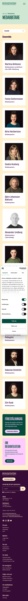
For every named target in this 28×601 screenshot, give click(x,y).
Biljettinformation (6, 576)
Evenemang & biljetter (12, 431)
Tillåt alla (14, 321)
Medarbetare (11, 13)
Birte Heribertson (13, 131)
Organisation (5, 547)
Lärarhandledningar (7, 559)
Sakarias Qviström (13, 369)
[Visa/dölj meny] (24, 3)
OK (23, 489)
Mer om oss (9, 461)
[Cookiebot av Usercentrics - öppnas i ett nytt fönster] (19, 268)
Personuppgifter (6, 591)
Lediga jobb (5, 538)
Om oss (4, 13)
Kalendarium (5, 527)
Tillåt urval (14, 326)
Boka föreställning (6, 568)
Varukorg (4, 597)
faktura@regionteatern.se (13, 515)
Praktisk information (7, 578)
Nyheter (4, 536)
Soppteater (5, 529)
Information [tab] (14, 272)
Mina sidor (5, 595)
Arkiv (3, 531)
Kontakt (4, 550)
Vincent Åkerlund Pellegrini (12, 336)
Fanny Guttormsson (14, 98)
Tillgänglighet (5, 587)
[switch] (24, 304)
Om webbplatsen (7, 585)
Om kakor (4, 589)
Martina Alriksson (13, 63)
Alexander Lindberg (13, 232)
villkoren (14, 492)
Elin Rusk (9, 402)
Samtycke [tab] (5, 272)
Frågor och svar (7, 574)
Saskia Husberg (12, 164)
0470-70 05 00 (11, 510)
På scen (4, 525)
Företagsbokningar (7, 580)
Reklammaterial (6, 569)
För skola (5, 555)
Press (3, 540)
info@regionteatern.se (10, 513)
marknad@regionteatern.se (15, 516)
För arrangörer (6, 565)
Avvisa (14, 331)
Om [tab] (23, 272)
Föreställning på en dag (8, 561)
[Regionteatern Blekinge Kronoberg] (9, 3)
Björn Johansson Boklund (12, 198)
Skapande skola (6, 557)
